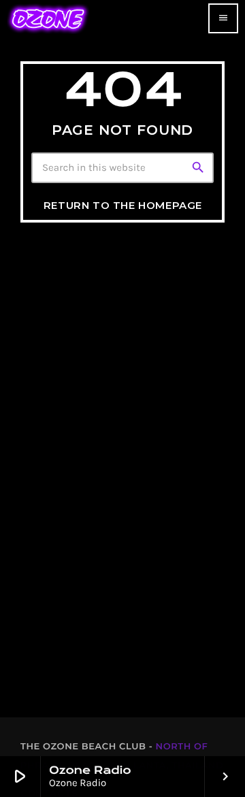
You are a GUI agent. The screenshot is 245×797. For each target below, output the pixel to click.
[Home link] (48, 18)
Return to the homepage (123, 205)
